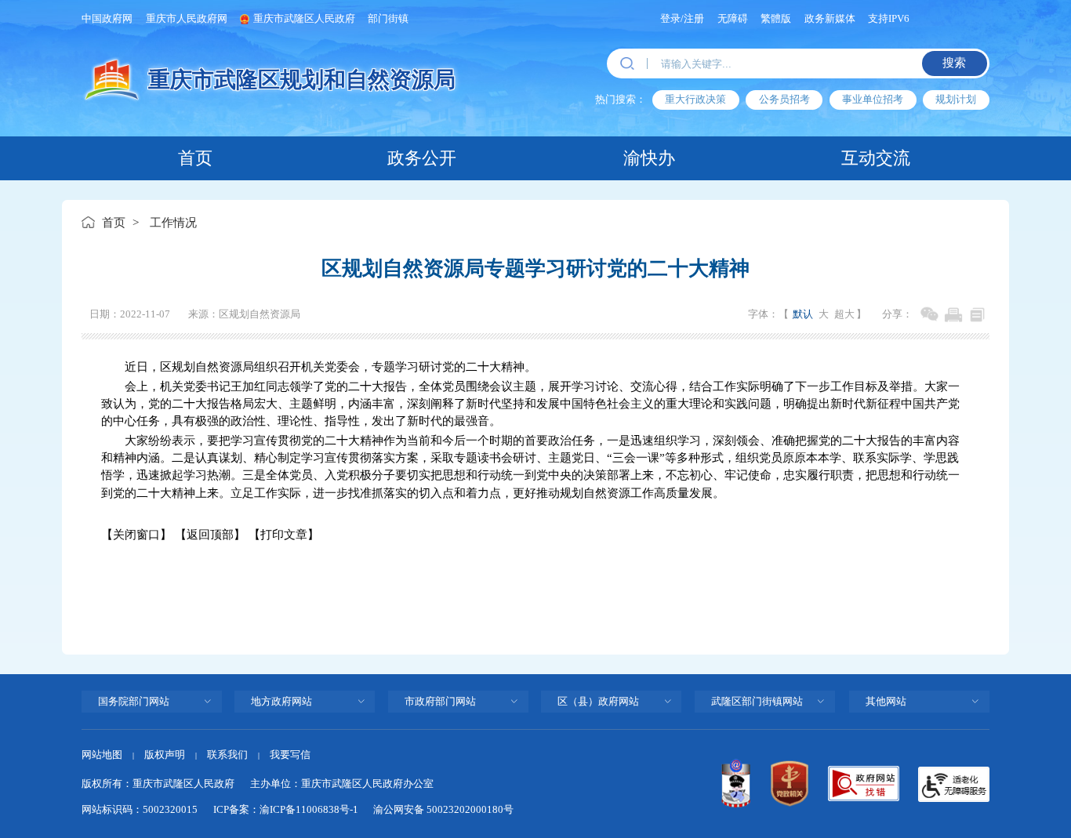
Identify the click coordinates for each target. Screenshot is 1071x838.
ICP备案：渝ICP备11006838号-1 (285, 809)
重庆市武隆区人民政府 (304, 18)
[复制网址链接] (977, 315)
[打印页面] (953, 315)
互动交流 (875, 158)
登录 (670, 18)
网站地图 (102, 754)
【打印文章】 (284, 534)
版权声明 (164, 754)
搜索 (954, 62)
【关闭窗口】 (136, 534)
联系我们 (227, 754)
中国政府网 (107, 18)
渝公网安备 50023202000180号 (443, 809)
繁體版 (776, 18)
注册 (694, 18)
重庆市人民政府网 (186, 18)
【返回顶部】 (210, 534)
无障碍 (732, 18)
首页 (195, 158)
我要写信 (290, 754)
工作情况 (173, 222)
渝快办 (649, 158)
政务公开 (421, 158)
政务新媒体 (829, 18)
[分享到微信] (929, 315)
